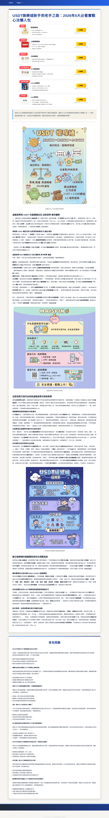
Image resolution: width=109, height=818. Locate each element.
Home (11, 3)
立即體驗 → (81, 30)
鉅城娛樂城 (34, 27)
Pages (20, 3)
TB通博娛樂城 (35, 41)
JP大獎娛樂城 (35, 69)
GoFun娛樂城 (35, 83)
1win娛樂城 (34, 97)
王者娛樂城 (34, 56)
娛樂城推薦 (38, 293)
